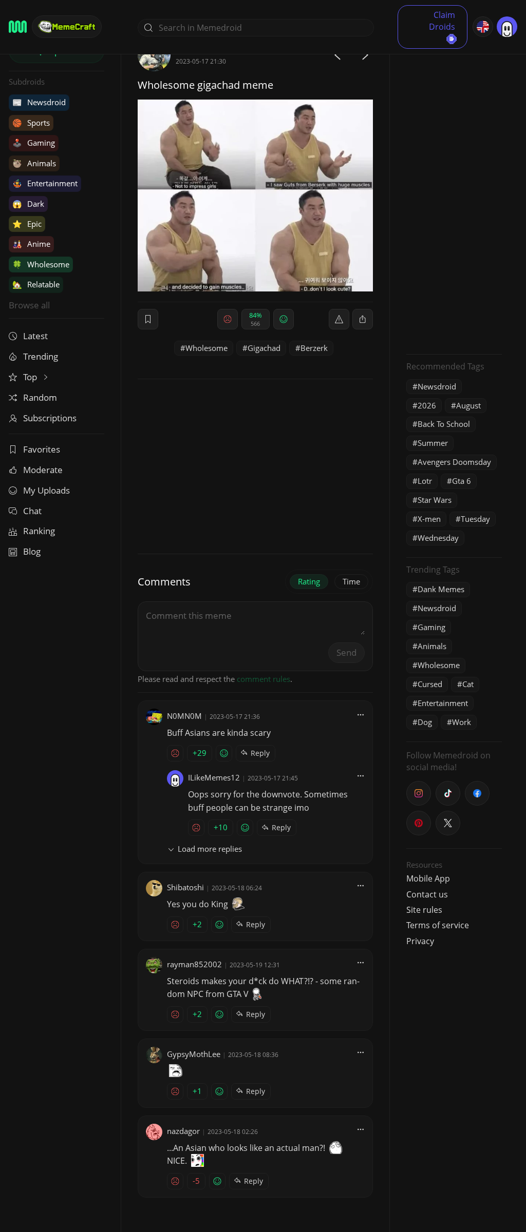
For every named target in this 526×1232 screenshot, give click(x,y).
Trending (40, 356)
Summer (433, 443)
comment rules (263, 679)
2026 (427, 405)
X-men (429, 519)
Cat (468, 684)
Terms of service (437, 925)
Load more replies (210, 849)
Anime (31, 244)
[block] (362, 319)
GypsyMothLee (193, 1054)
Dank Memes (441, 589)
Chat (32, 511)
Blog (32, 551)
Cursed (430, 684)
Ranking (39, 531)
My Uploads (46, 490)
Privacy (420, 941)
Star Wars (435, 500)
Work (461, 722)
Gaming (33, 143)
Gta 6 (461, 481)
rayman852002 (194, 964)
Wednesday (438, 538)
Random (40, 397)
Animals (34, 163)
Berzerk (314, 348)
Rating (309, 581)
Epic (27, 224)
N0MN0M (184, 716)
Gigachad (264, 348)
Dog (425, 722)
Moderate (43, 470)
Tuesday (475, 519)
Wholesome (40, 264)
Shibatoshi (185, 887)
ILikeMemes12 (214, 777)
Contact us (427, 894)
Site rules (424, 909)
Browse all (29, 305)
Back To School (444, 424)
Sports (31, 123)
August (468, 405)
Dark (28, 204)
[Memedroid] (18, 27)
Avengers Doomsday (454, 462)
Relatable (36, 284)
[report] (339, 319)
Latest (35, 336)
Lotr (425, 481)
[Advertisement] (454, 192)
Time (351, 581)
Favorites (41, 449)
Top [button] (31, 377)
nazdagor (183, 1131)
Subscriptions (50, 418)
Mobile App (428, 878)
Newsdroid (39, 102)
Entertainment (45, 183)
